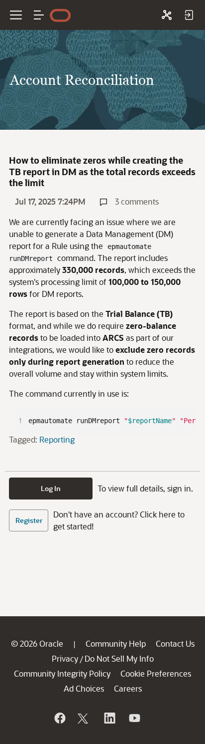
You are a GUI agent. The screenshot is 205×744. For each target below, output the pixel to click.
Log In (51, 488)
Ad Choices (84, 688)
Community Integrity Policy (62, 673)
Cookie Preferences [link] (155, 673)
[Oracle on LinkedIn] (108, 718)
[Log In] (189, 15)
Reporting (57, 439)
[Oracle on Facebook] (59, 718)
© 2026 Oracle (37, 643)
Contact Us (175, 643)
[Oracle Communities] (167, 15)
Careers (128, 688)
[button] (39, 15)
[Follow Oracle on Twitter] (84, 718)
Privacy (65, 658)
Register (28, 520)
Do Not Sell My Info (119, 658)
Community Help (116, 643)
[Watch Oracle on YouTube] (133, 718)
